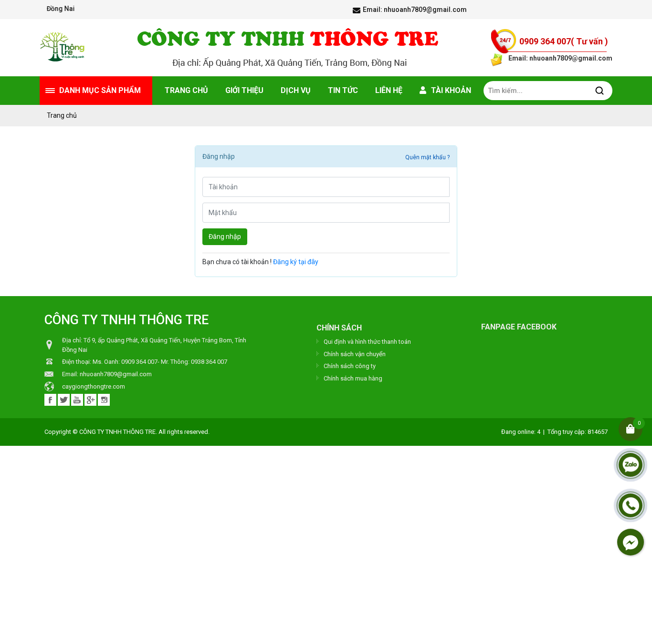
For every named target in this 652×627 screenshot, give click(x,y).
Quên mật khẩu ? (427, 157)
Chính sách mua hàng (353, 378)
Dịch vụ (296, 90)
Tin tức (343, 90)
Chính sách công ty (350, 366)
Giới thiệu (244, 90)
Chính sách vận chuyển (355, 354)
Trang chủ (186, 90)
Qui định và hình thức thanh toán (367, 341)
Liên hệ (388, 90)
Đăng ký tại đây (295, 262)
